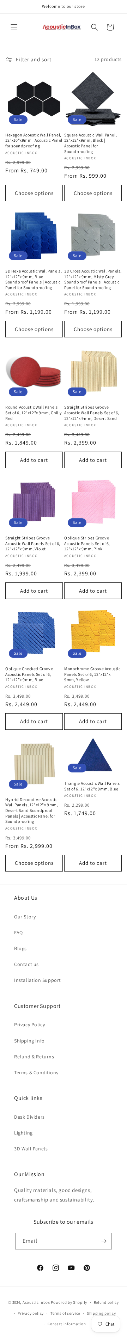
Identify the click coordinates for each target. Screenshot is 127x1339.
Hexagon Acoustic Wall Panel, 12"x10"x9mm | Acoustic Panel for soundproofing (33, 140)
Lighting (23, 1133)
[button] (14, 27)
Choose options (34, 193)
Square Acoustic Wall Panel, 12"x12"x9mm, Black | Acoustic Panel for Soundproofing (90, 143)
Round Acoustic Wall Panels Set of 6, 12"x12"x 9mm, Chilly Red (33, 412)
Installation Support (37, 980)
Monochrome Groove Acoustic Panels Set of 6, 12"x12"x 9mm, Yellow (92, 674)
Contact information (67, 1323)
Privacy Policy (29, 1024)
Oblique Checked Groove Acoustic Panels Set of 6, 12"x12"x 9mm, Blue (29, 674)
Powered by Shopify (69, 1302)
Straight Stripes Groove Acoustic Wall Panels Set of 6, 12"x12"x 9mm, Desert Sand (91, 412)
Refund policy (106, 1302)
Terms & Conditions (36, 1072)
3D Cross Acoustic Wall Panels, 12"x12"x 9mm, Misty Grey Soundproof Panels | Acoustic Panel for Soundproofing (93, 279)
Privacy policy (31, 1313)
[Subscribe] (103, 1241)
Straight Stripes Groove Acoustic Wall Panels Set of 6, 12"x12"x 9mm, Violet (32, 543)
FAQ (18, 932)
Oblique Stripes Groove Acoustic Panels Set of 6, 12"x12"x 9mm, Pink (87, 543)
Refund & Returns (34, 1056)
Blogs (20, 948)
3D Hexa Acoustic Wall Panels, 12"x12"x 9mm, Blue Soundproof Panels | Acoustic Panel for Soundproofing (33, 279)
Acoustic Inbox (36, 1302)
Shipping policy (101, 1313)
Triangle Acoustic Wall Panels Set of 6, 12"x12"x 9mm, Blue (92, 786)
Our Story (25, 916)
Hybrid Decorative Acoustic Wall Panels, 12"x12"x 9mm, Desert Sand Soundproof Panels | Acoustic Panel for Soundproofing (31, 810)
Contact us (26, 964)
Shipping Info (29, 1041)
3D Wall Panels (31, 1148)
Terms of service (65, 1313)
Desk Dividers (29, 1117)
